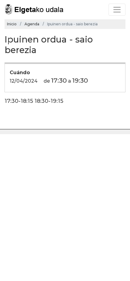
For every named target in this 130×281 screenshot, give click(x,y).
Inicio (12, 24)
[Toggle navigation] (117, 10)
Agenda (31, 24)
